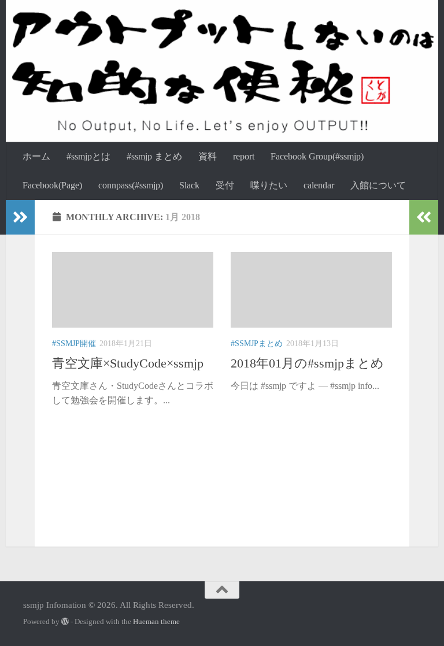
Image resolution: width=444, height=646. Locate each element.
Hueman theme (156, 621)
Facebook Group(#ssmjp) (317, 156)
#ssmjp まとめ (154, 156)
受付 (225, 185)
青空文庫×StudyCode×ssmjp (128, 363)
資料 (207, 156)
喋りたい (268, 185)
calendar (319, 185)
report (243, 156)
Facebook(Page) (52, 185)
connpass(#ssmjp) (130, 185)
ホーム (36, 156)
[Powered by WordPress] (65, 621)
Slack (189, 185)
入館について (378, 185)
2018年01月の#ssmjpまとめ (307, 363)
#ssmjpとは (88, 156)
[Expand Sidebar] (20, 217)
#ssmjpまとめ (257, 343)
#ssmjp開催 (74, 343)
